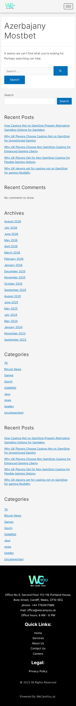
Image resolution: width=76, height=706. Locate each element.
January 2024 (13, 327)
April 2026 (11, 246)
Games (8, 375)
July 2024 (10, 314)
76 (6, 363)
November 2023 (15, 333)
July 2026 (10, 227)
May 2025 (10, 308)
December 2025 (14, 271)
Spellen (9, 406)
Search (9, 95)
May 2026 (11, 240)
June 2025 (11, 302)
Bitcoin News (12, 369)
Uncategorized (13, 412)
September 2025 (15, 290)
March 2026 (12, 252)
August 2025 (12, 296)
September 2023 (15, 339)
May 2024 (11, 321)
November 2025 (14, 277)
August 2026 (12, 221)
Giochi (8, 381)
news (7, 400)
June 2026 (11, 234)
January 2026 (13, 265)
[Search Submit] (61, 71)
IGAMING (10, 387)
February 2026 (14, 258)
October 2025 (13, 283)
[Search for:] (36, 71)
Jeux (7, 394)
